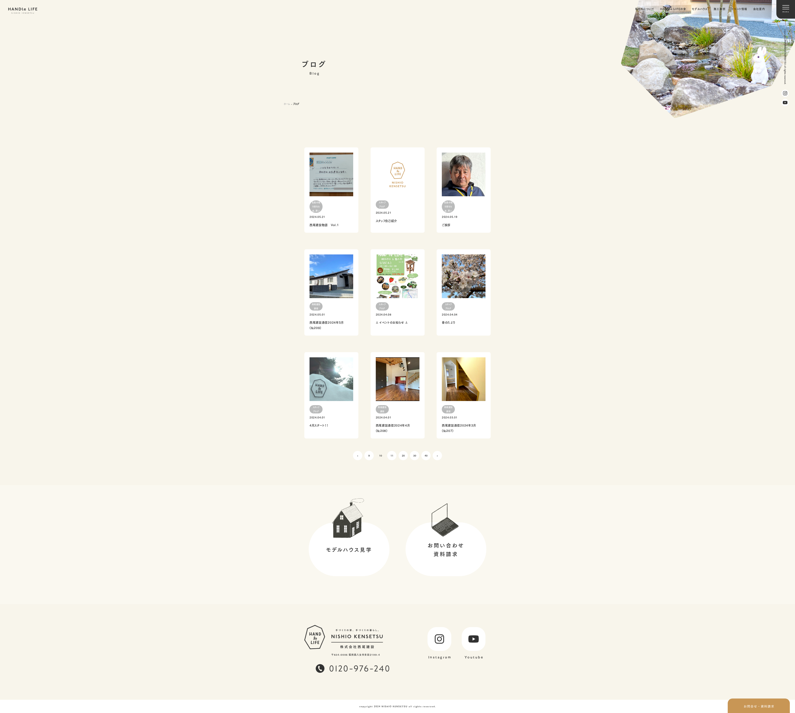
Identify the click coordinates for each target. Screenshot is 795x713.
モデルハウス (700, 9)
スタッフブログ (382, 204)
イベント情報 (739, 9)
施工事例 (719, 9)
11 (391, 455)
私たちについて (644, 9)
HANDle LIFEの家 (673, 9)
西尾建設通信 (316, 306)
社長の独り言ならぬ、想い (316, 206)
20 (403, 455)
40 (426, 455)
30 (414, 455)
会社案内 (759, 9)
